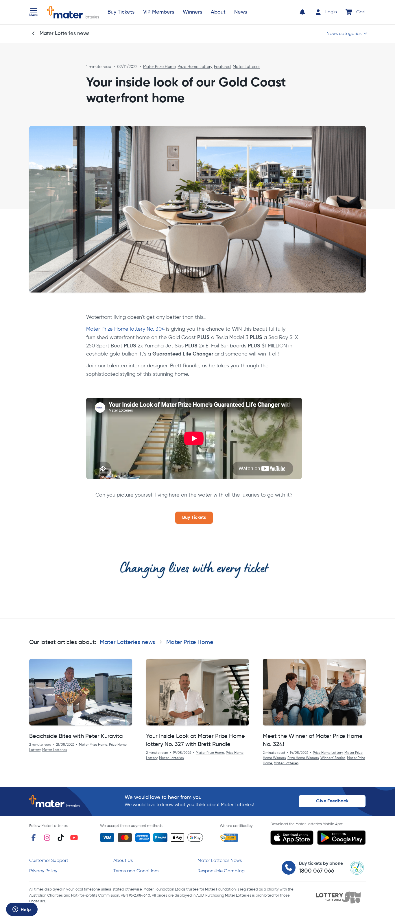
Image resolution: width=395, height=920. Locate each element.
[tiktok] (60, 837)
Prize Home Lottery (195, 67)
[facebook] (33, 837)
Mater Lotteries (246, 67)
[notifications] (302, 12)
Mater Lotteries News (220, 860)
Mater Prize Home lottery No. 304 (125, 329)
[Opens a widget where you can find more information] (22, 910)
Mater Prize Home (159, 67)
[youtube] (74, 837)
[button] (33, 13)
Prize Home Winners (303, 758)
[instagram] (47, 837)
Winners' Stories (332, 758)
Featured (222, 67)
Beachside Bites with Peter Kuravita (76, 736)
